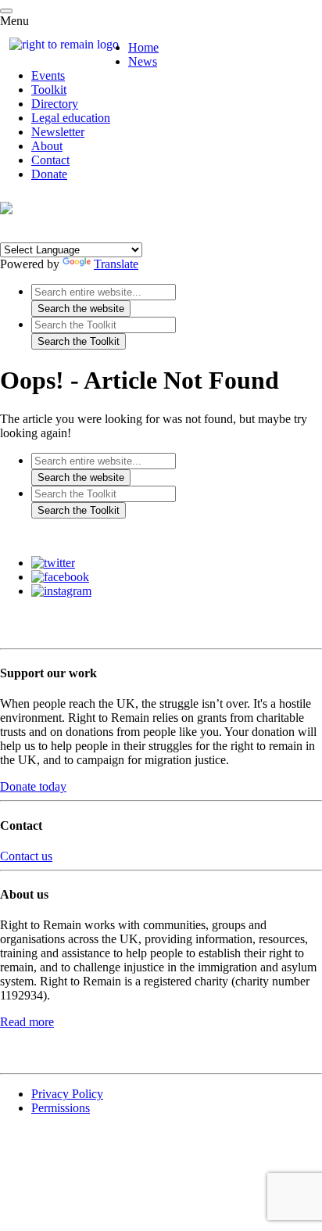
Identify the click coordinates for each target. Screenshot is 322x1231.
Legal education (70, 117)
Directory (54, 103)
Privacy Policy (67, 1093)
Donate (49, 174)
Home (143, 47)
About (47, 146)
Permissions (60, 1107)
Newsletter (57, 131)
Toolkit (48, 89)
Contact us (26, 856)
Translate (116, 264)
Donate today (33, 786)
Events (48, 75)
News (142, 61)
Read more (27, 1021)
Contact (50, 160)
